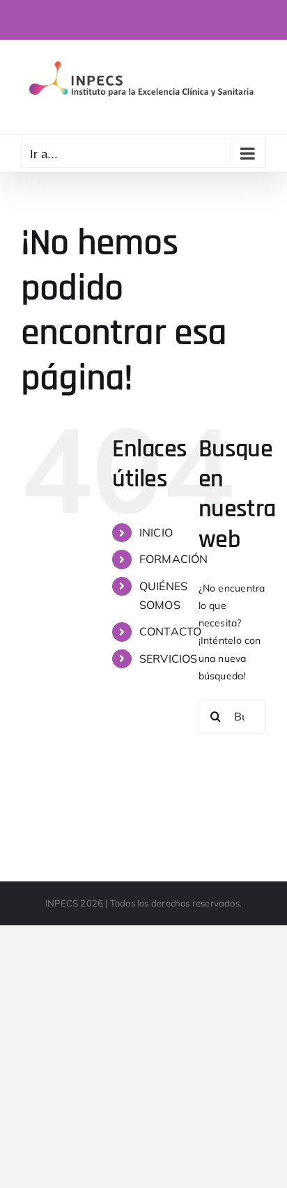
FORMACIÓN (173, 559)
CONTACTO (170, 631)
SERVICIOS (168, 658)
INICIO (156, 532)
